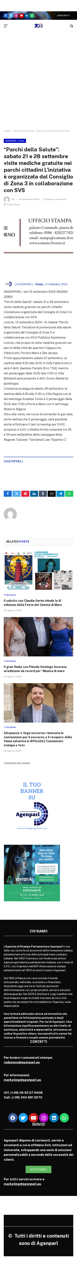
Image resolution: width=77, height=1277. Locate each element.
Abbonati (63, 15)
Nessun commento (56, 199)
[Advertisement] (38, 84)
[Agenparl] (38, 26)
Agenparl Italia (14, 141)
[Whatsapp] (64, 1117)
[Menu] (5, 26)
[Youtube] (33, 1117)
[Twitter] (23, 1117)
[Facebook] (13, 1117)
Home (7, 131)
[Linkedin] (54, 1117)
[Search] (71, 26)
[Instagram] (43, 1117)
